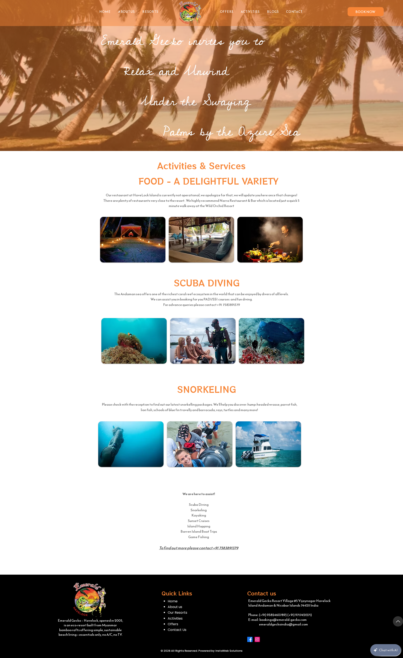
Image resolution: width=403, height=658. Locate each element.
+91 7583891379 (225, 548)
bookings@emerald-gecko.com (283, 619)
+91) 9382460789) (273, 614)
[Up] (398, 621)
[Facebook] (250, 639)
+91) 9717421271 (300, 614)
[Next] (398, 75)
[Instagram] (257, 639)
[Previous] (4, 75)
